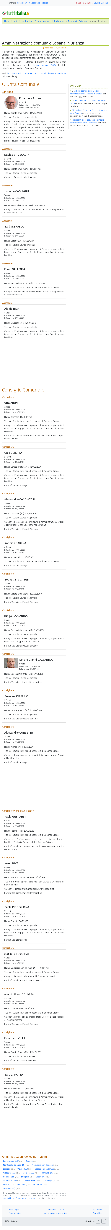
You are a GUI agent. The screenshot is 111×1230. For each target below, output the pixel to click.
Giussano (23, 1184)
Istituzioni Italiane (55, 1209)
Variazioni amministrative (55, 1213)
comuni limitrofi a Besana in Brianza (19, 1198)
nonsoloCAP (22, 3)
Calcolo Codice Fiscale (39, 3)
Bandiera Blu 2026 (84, 3)
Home (7, 21)
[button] (98, 1221)
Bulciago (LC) (53, 1181)
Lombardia (26, 21)
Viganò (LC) (24, 1169)
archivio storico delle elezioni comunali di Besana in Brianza (37, 73)
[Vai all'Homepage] (16, 12)
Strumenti (97, 1209)
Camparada (39, 1184)
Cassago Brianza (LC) (47, 1169)
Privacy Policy (15, 1213)
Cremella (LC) (30, 1173)
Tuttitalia (12, 3)
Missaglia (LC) (11, 1173)
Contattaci (97, 1213)
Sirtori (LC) (43, 1177)
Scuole (97, 3)
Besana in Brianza (77, 21)
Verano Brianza (12, 1181)
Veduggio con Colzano (45, 1165)
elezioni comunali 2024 (44, 65)
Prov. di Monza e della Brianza (50, 21)
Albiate (8, 1184)
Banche (104, 3)
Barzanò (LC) (50, 1173)
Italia (15, 21)
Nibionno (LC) (11, 1188)
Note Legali (14, 1209)
